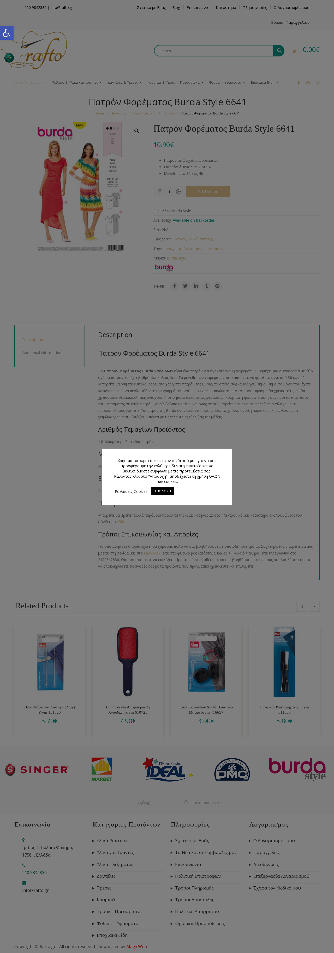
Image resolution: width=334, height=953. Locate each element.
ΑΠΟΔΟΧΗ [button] (162, 491)
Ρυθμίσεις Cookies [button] (131, 491)
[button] (7, 33)
